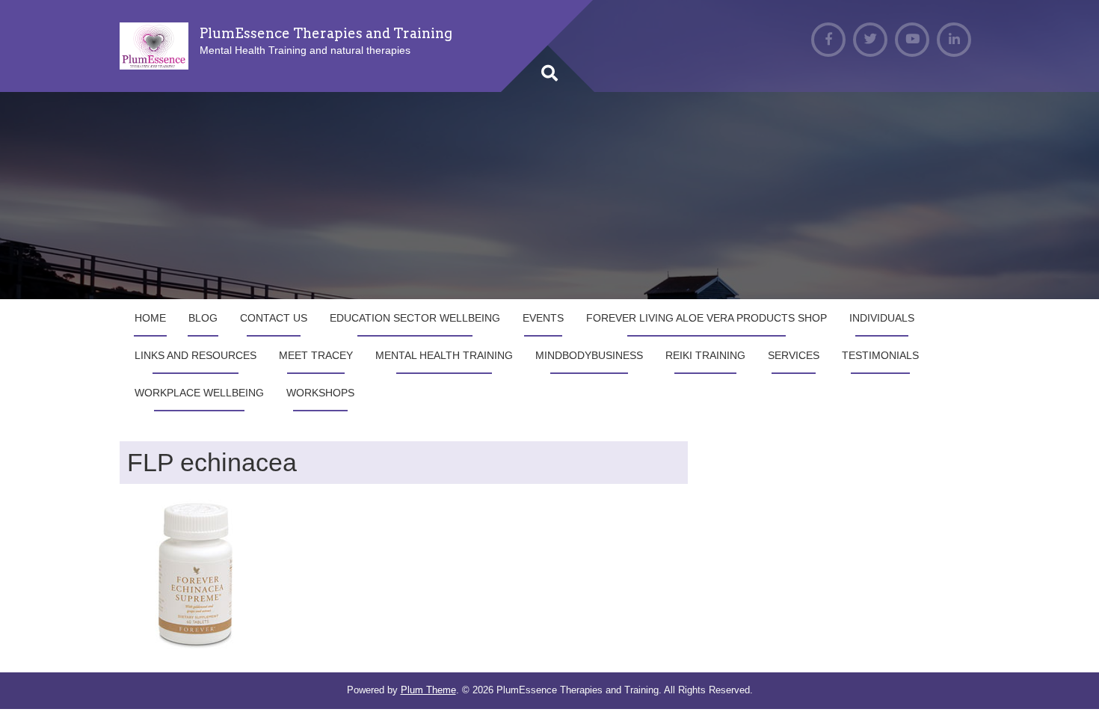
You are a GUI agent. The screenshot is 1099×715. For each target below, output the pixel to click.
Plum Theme (428, 690)
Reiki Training (705, 355)
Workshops (320, 393)
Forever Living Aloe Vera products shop (706, 318)
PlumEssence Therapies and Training (326, 33)
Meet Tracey (316, 355)
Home (150, 318)
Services (793, 355)
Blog (203, 318)
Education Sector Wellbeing (415, 318)
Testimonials (880, 355)
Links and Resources (195, 355)
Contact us (273, 318)
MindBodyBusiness (589, 355)
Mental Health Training (444, 355)
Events (543, 318)
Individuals (881, 318)
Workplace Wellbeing (199, 393)
